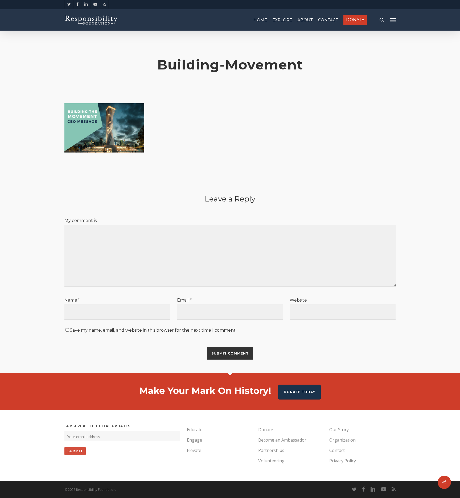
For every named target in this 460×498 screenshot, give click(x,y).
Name (72, 300)
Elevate (194, 450)
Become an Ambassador (282, 440)
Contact (337, 450)
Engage (194, 440)
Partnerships (271, 450)
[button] (393, 20)
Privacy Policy (342, 461)
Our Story (339, 430)
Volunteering (271, 461)
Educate (195, 430)
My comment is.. (81, 220)
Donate (265, 430)
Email (184, 300)
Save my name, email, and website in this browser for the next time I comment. (153, 330)
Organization (342, 440)
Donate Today (299, 392)
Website (298, 300)
